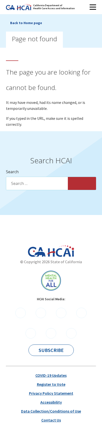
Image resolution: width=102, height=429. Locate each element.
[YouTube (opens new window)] (31, 333)
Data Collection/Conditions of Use (51, 411)
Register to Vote (51, 384)
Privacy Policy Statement (51, 393)
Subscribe (51, 350)
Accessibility (51, 402)
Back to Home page (26, 23)
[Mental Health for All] (51, 281)
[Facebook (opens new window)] (20, 313)
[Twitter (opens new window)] (61, 313)
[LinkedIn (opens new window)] (81, 313)
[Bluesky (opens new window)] (41, 313)
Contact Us (51, 420)
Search (12, 171)
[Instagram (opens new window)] (51, 333)
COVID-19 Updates (51, 375)
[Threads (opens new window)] (71, 333)
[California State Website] (37, 252)
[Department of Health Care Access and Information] (61, 251)
